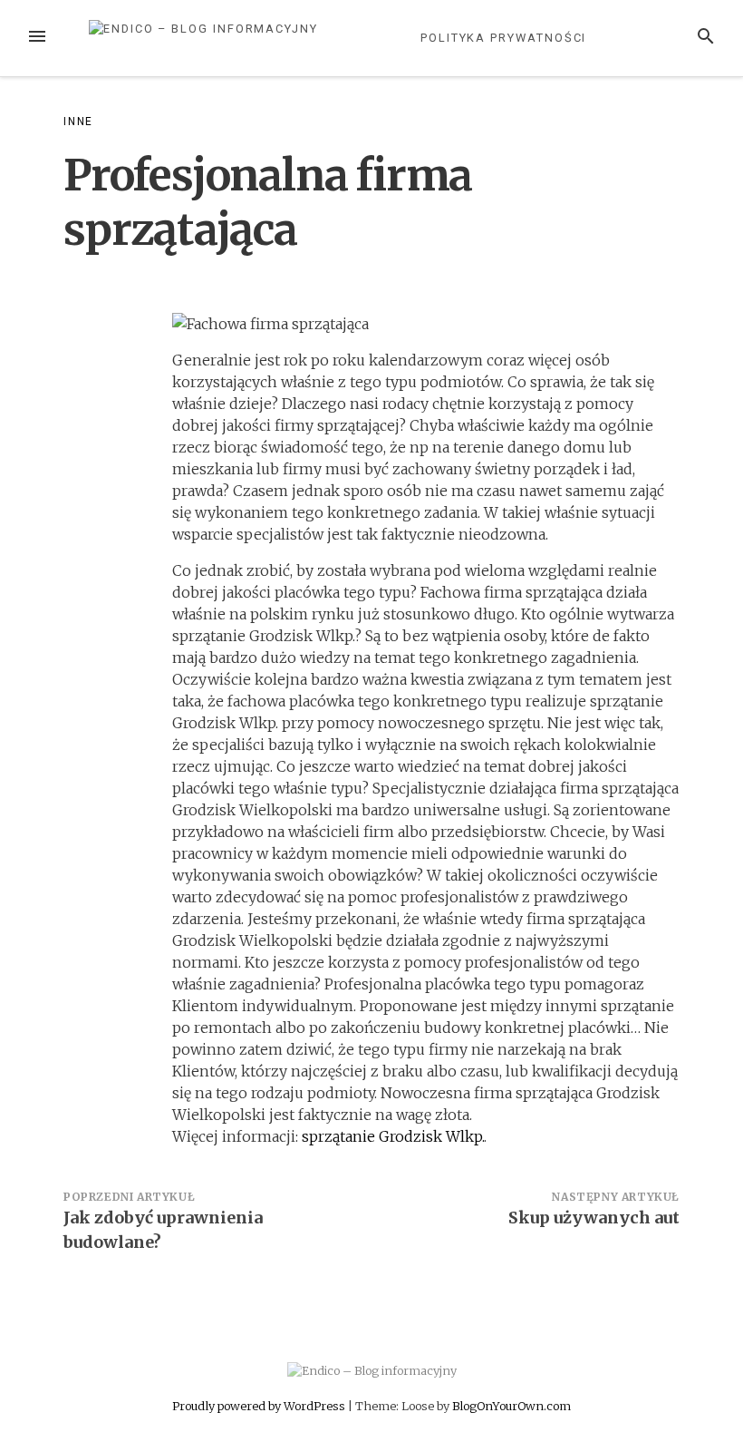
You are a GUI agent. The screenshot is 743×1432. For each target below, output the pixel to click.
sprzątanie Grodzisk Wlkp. (393, 1136)
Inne (78, 121)
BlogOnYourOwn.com (511, 1405)
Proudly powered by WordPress (260, 1405)
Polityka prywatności (503, 37)
